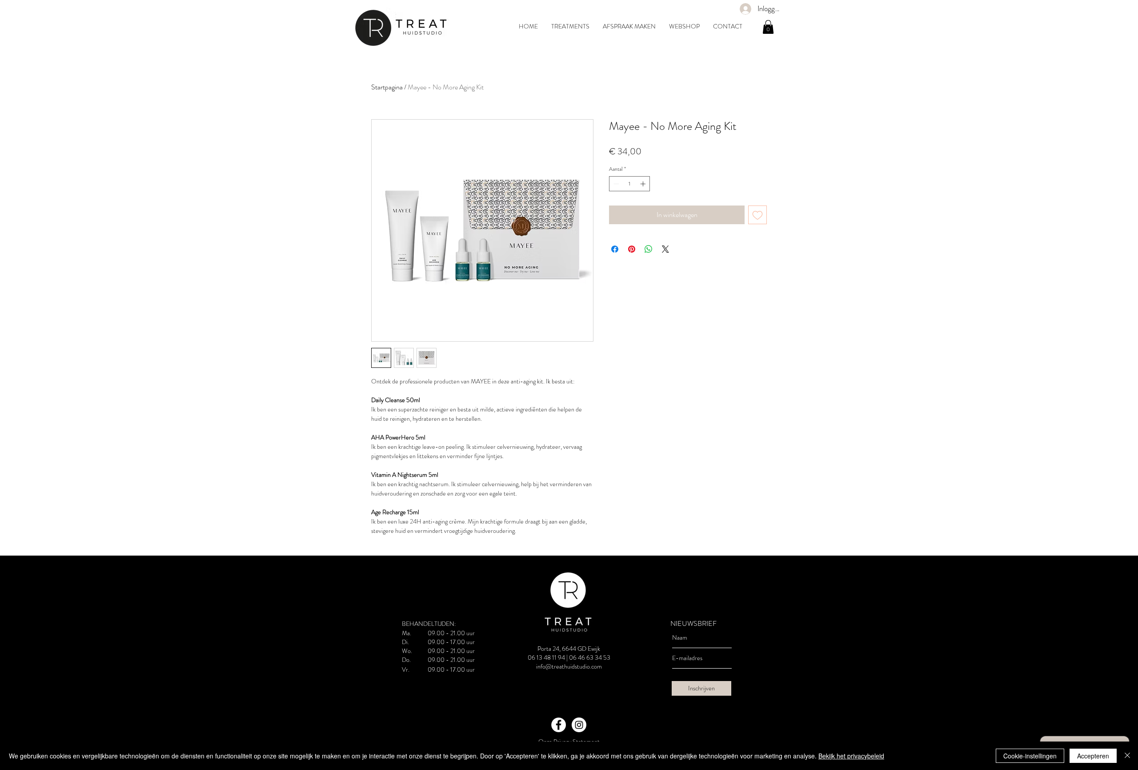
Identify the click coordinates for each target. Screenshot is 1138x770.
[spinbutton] (629, 184)
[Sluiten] (1127, 756)
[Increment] (644, 184)
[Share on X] (665, 249)
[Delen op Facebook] (614, 249)
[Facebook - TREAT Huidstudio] (558, 725)
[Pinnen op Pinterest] (631, 249)
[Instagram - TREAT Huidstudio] (579, 725)
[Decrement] (615, 184)
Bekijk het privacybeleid (851, 755)
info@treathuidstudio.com (569, 666)
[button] (768, 27)
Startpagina (387, 87)
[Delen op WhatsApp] (648, 249)
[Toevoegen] (757, 215)
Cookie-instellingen (1030, 755)
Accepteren (1093, 755)
